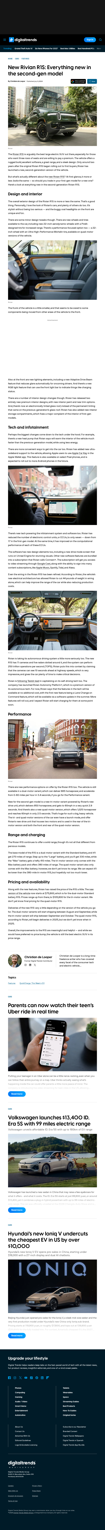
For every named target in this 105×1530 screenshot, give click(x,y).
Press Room (36, 1491)
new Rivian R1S (56, 176)
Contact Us (19, 1431)
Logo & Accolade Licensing (26, 1445)
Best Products (69, 1406)
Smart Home (20, 1406)
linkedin (30, 965)
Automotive (20, 1415)
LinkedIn (42, 1377)
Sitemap (35, 1496)
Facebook (9, 1377)
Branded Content (70, 1431)
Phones (18, 1388)
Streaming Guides (71, 1401)
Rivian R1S (18, 154)
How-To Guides (69, 1410)
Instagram (15, 1377)
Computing (20, 1392)
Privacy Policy (37, 1486)
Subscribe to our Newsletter (74, 1427)
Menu (4, 39)
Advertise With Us (22, 1436)
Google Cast (43, 563)
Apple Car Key (79, 453)
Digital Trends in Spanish (73, 1440)
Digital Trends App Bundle (73, 1445)
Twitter (20, 1377)
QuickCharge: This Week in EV (32, 983)
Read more (16, 1093)
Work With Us (13, 1491)
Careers (11, 1486)
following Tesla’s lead (28, 680)
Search (100, 39)
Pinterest (36, 1377)
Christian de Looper (17, 81)
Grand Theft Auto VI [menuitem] (23, 48)
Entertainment (21, 1410)
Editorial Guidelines (23, 1440)
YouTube (25, 1377)
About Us (19, 1427)
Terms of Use (13, 1501)
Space (66, 1397)
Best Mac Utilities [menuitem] (67, 48)
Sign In (90, 39)
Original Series (69, 1415)
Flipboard (47, 1377)
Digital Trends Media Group (23, 1513)
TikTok (31, 1377)
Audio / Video (21, 1401)
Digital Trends (18, 44)
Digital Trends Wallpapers (73, 1436)
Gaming (18, 1397)
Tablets (66, 1388)
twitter (35, 965)
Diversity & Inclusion (15, 1496)
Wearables (68, 1392)
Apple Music (42, 567)
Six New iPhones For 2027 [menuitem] (46, 48)
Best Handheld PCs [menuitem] (86, 48)
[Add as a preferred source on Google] (78, 81)
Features (11, 983)
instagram (25, 965)
